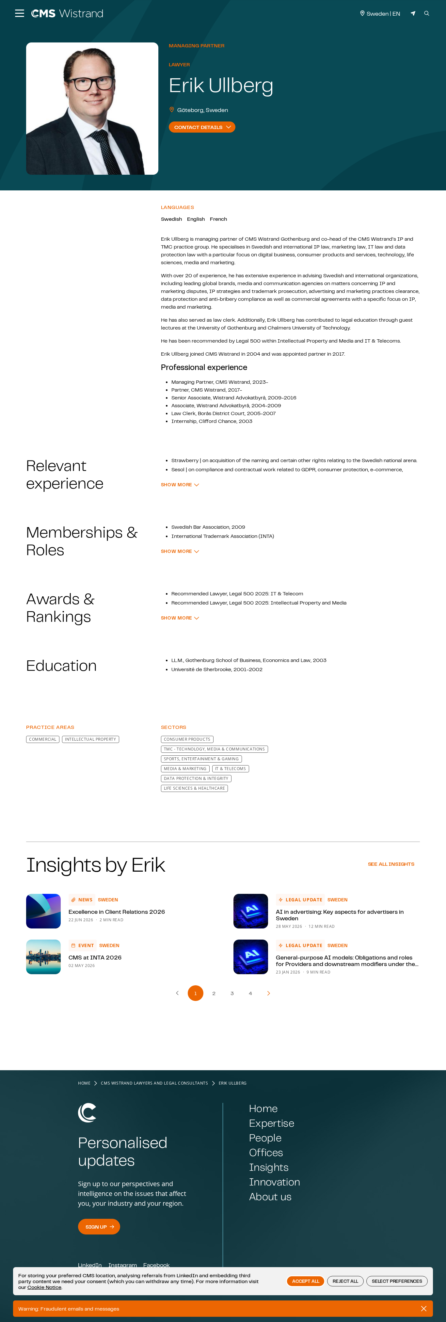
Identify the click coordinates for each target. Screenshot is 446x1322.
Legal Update (304, 899)
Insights (269, 1167)
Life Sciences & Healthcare (194, 788)
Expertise (271, 1123)
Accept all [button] (305, 1281)
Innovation (274, 1181)
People (265, 1137)
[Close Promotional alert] (424, 1308)
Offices (266, 1152)
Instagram (122, 1264)
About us (270, 1196)
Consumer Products (187, 739)
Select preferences (397, 1281)
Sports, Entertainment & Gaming (201, 759)
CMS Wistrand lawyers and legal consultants (154, 1083)
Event (86, 945)
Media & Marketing (185, 768)
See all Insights (391, 864)
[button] (180, 485)
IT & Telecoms (230, 768)
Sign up (96, 1226)
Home (84, 1083)
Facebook (156, 1264)
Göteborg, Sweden (202, 109)
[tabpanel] (223, 467)
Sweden (108, 900)
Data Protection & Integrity (196, 778)
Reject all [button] (345, 1281)
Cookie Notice (44, 1287)
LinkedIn (90, 1264)
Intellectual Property (90, 739)
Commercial (42, 739)
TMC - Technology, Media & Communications (214, 749)
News (85, 899)
